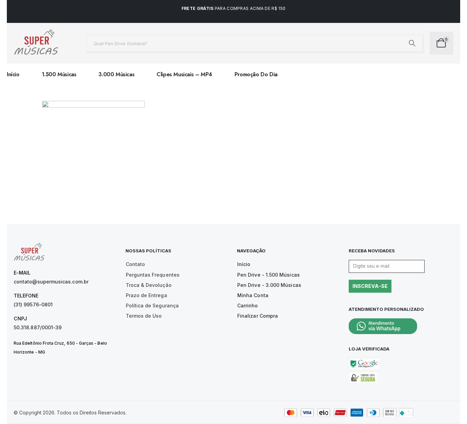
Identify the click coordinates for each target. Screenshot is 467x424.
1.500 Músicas (59, 74)
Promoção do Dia (256, 74)
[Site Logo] (36, 43)
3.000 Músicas (116, 74)
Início (13, 74)
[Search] (412, 43)
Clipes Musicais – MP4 (184, 74)
